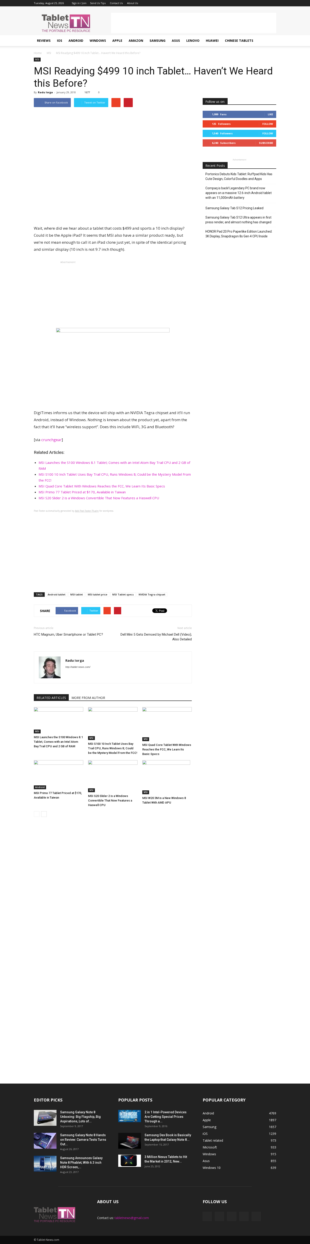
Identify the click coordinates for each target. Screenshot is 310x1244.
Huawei (212, 40)
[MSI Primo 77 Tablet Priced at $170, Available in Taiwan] (58, 774)
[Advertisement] (193, 23)
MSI (37, 59)
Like (270, 114)
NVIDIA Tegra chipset (152, 594)
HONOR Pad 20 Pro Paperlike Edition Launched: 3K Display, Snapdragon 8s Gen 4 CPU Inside (238, 234)
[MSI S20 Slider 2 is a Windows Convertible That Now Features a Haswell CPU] (113, 776)
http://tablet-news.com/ (77, 667)
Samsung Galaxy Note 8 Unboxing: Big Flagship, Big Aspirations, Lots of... (80, 1116)
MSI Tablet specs (123, 594)
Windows (98, 40)
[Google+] (250, 3)
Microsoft (210, 1147)
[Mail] (257, 3)
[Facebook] (242, 3)
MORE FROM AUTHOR (88, 698)
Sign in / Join (79, 3)
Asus (176, 40)
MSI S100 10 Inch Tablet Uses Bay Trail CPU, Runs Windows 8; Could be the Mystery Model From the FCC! (112, 748)
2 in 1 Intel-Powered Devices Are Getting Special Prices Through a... (166, 1116)
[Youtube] (272, 3)
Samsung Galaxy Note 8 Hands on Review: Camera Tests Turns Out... (83, 1139)
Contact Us (116, 3)
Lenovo (192, 40)
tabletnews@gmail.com (132, 1218)
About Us (132, 3)
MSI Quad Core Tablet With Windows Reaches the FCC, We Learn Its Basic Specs (102, 486)
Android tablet (56, 594)
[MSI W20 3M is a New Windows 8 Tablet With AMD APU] (167, 777)
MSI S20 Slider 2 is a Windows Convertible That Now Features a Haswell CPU (99, 498)
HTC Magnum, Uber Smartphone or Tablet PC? (68, 634)
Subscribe (266, 143)
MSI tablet (76, 594)
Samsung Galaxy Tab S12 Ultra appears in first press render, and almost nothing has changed (238, 220)
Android (76, 40)
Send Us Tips (98, 3)
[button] (270, 40)
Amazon (136, 40)
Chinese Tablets (239, 40)
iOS (59, 40)
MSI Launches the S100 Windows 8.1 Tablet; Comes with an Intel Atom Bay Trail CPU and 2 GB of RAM (58, 741)
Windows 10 (212, 1167)
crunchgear (51, 439)
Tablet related (213, 1140)
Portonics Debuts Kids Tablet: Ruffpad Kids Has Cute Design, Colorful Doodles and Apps (238, 176)
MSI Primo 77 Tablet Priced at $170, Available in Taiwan (82, 492)
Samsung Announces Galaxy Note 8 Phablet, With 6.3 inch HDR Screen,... (81, 1162)
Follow (267, 123)
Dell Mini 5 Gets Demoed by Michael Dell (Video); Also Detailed (156, 636)
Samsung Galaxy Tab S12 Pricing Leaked (234, 208)
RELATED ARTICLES (51, 698)
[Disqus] (113, 889)
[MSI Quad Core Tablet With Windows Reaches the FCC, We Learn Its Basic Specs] (167, 724)
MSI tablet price (97, 594)
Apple (117, 40)
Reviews (44, 40)
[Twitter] (265, 3)
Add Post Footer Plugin (87, 510)
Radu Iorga (45, 92)
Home (38, 53)
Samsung (157, 40)
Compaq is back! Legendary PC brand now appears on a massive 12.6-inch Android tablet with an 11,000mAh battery (238, 192)
